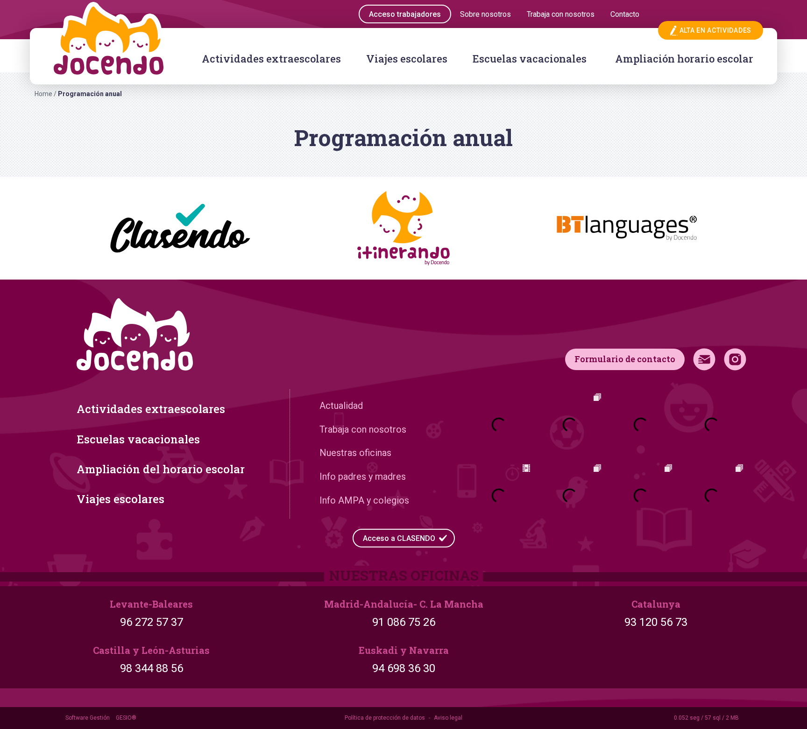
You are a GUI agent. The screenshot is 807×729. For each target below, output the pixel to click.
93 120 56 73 (655, 622)
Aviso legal (448, 718)
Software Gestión (87, 718)
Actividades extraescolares (271, 58)
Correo (704, 359)
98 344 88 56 (151, 668)
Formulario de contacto (624, 358)
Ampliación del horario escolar (161, 469)
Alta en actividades (715, 30)
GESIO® (126, 718)
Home (43, 94)
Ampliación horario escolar (684, 58)
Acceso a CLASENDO (399, 538)
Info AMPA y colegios (364, 500)
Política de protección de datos (385, 718)
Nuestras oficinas (355, 452)
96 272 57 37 (151, 622)
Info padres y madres (362, 476)
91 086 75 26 (403, 622)
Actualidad (341, 405)
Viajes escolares (406, 58)
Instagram (735, 359)
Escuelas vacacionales (530, 58)
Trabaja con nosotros (362, 429)
